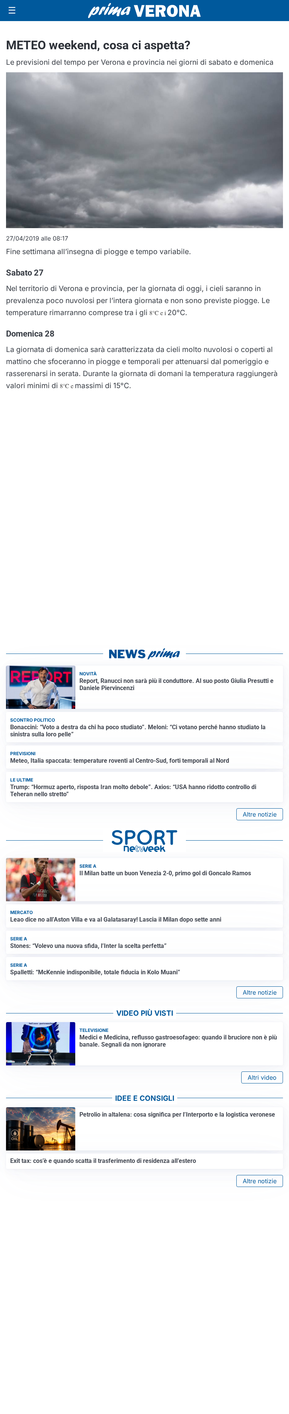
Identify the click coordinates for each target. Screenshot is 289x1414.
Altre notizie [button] (260, 814)
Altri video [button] (262, 1077)
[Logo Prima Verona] (144, 10)
